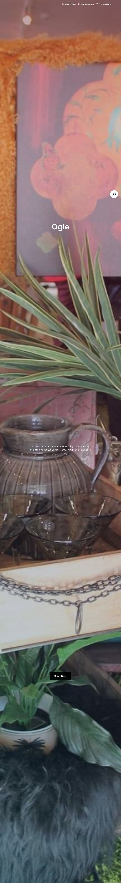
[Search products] (114, 194)
